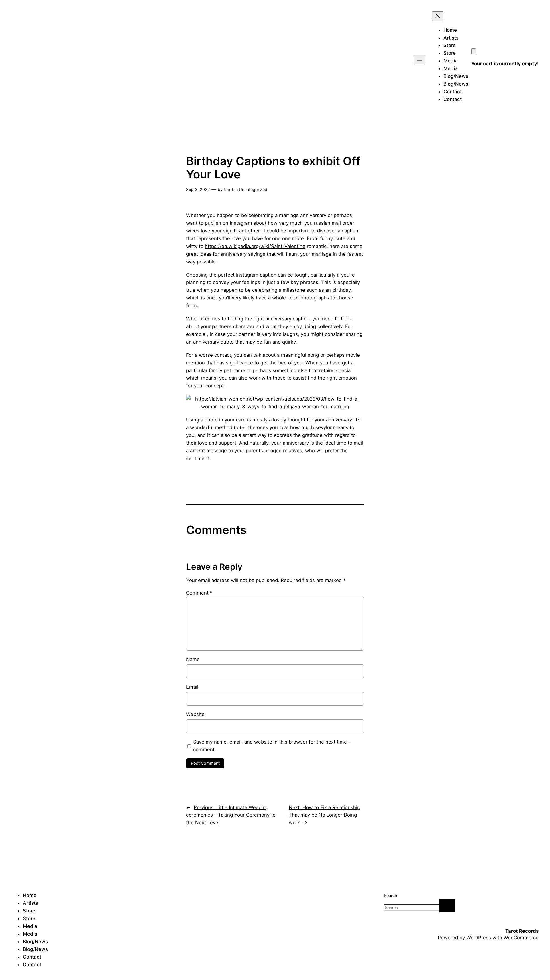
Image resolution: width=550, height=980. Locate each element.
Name (193, 659)
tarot (228, 189)
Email (192, 687)
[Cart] (473, 51)
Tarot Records (522, 931)
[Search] (447, 905)
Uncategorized (253, 189)
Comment (199, 593)
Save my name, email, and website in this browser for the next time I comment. (271, 745)
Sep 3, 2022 (198, 189)
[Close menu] (437, 16)
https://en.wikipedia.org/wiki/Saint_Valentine (255, 246)
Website (195, 714)
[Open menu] (419, 59)
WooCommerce (521, 937)
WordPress (478, 937)
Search (390, 895)
